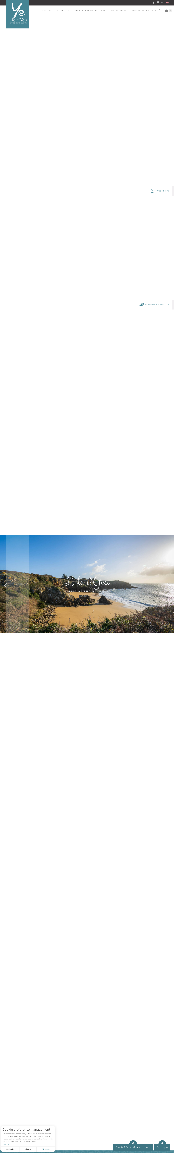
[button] (47, 10)
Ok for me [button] (46, 1149)
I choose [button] (28, 1149)
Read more (6, 1144)
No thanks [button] (10, 1149)
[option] (87, 584)
